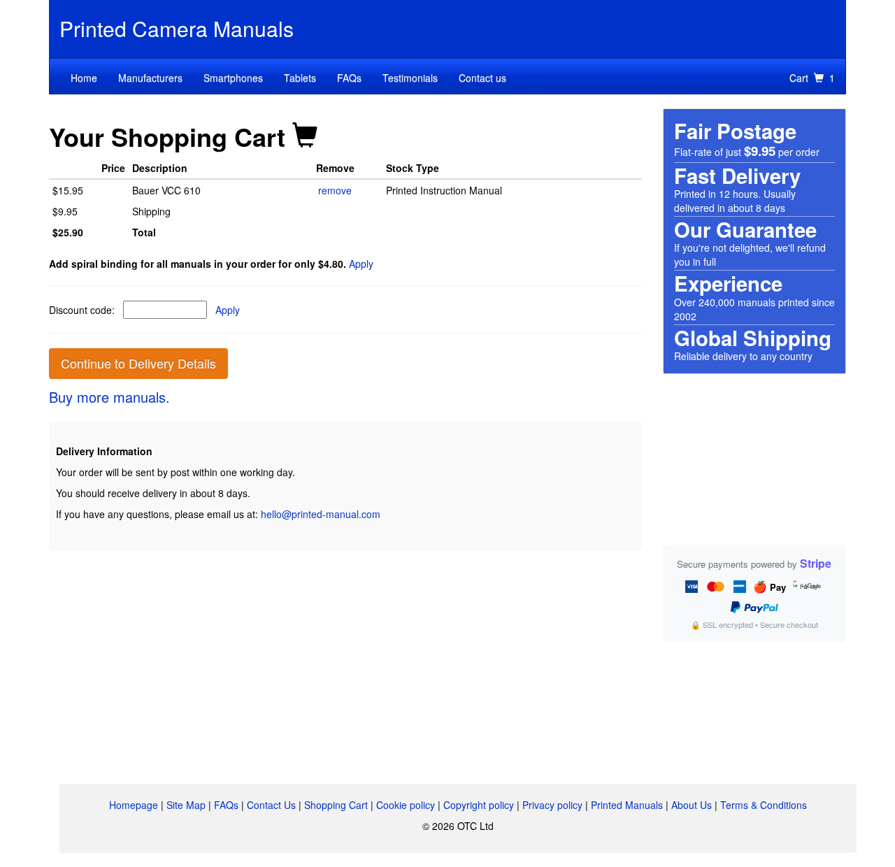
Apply (361, 264)
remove (335, 190)
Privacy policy (552, 805)
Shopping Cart (336, 805)
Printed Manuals (627, 805)
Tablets (300, 78)
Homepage (133, 805)
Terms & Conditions (763, 805)
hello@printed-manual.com (320, 514)
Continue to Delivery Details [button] (138, 363)
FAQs (349, 78)
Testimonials (410, 78)
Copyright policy (478, 805)
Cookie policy (405, 805)
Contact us (482, 78)
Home (84, 78)
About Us (691, 805)
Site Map (186, 805)
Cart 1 (812, 78)
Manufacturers (150, 78)
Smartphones (233, 78)
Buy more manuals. (109, 397)
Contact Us (271, 805)
